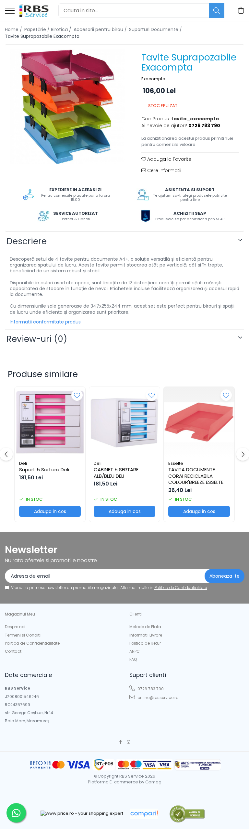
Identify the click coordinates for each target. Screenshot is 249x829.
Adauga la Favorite (168, 159)
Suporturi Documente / (156, 29)
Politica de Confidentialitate (180, 587)
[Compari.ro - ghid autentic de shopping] (187, 814)
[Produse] (9, 11)
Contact (13, 651)
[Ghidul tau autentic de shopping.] (144, 814)
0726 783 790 (150, 689)
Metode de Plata (145, 626)
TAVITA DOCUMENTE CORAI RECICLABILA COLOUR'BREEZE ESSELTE (195, 475)
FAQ (133, 659)
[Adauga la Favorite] (77, 395)
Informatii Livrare (145, 635)
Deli (23, 463)
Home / (14, 29)
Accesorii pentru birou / (101, 29)
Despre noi (15, 626)
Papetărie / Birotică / (48, 29)
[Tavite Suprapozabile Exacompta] (67, 106)
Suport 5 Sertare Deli (44, 469)
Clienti (135, 614)
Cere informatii (163, 170)
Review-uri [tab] (36, 339)
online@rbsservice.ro (157, 697)
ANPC (134, 651)
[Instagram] (128, 742)
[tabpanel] (67, 106)
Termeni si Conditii (23, 635)
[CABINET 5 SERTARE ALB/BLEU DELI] (124, 422)
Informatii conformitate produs (45, 322)
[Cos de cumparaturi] (240, 11)
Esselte (175, 463)
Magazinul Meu (20, 614)
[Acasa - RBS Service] (34, 10)
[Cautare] (216, 10)
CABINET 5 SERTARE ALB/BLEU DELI (116, 472)
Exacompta (153, 79)
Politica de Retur (145, 643)
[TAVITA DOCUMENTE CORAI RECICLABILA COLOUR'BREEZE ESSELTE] (199, 422)
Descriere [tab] (26, 241)
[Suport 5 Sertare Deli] (50, 422)
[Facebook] (120, 742)
